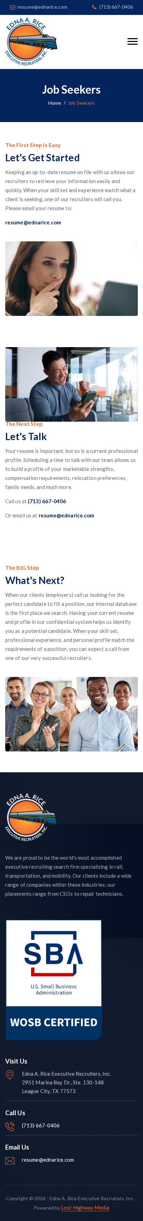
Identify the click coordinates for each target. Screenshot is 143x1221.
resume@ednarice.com (48, 1159)
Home (54, 103)
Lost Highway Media (85, 1207)
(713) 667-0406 (41, 1125)
